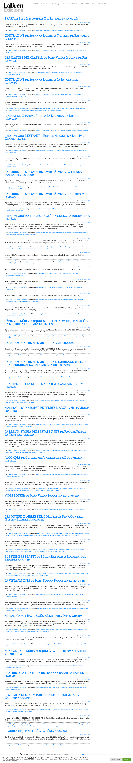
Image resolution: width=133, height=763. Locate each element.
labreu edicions (62, 629)
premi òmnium (15, 402)
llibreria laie (70, 314)
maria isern (76, 165)
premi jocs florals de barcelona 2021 (23, 490)
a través (38, 232)
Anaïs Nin (45, 533)
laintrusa (34, 535)
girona (16, 535)
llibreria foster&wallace (35, 551)
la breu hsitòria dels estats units (61, 450)
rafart (84, 50)
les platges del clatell (67, 72)
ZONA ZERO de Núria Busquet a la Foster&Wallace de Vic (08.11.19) (46, 652)
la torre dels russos (63, 187)
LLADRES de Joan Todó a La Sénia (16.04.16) (36, 731)
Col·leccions (53, 4)
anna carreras (52, 533)
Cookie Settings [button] (115, 759)
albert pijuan (38, 573)
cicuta (43, 72)
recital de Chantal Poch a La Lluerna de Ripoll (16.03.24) (42, 117)
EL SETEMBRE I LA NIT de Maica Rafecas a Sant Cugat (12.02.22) (44, 385)
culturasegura (39, 509)
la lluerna (68, 130)
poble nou (46, 110)
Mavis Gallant (16, 249)
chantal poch (50, 130)
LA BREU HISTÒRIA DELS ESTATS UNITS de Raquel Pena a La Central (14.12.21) (45, 433)
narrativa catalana (81, 209)
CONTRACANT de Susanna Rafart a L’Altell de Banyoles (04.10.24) (47, 36)
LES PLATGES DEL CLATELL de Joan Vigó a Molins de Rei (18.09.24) (46, 58)
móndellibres (75, 273)
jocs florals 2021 (46, 424)
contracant (48, 50)
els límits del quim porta (52, 709)
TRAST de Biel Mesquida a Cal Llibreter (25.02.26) (41, 18)
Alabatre (16, 30)
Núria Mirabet (25, 110)
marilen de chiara (79, 108)
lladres (64, 745)
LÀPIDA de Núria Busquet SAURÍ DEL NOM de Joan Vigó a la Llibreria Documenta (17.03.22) (46, 322)
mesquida (60, 30)
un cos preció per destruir (30, 631)
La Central (74, 450)
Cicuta (15, 72)
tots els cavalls (17, 610)
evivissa (82, 261)
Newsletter (102, 3)
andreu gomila (56, 474)
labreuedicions (61, 50)
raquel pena (41, 452)
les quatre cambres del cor (46, 535)
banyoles (44, 687)
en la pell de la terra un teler (55, 108)
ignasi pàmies (73, 247)
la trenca (72, 187)
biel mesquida (45, 30)
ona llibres (80, 629)
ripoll (86, 130)
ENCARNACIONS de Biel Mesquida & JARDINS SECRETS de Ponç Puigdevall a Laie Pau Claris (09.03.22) (46, 363)
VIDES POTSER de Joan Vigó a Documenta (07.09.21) (42, 495)
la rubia (36, 726)
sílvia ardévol (76, 535)
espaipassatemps (58, 287)
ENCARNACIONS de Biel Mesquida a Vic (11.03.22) (39, 343)
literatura (63, 314)
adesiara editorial (42, 549)
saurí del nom (10, 338)
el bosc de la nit (63, 247)
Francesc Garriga (46, 450)
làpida (61, 336)
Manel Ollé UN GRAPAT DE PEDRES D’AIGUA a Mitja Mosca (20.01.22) (47, 409)
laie (72, 150)
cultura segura (10, 551)
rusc (14, 166)
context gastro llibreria (64, 533)
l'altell (54, 50)
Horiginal (14, 726)
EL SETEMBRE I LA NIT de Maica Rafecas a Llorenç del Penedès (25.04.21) (45, 557)
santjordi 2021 (44, 575)
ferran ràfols (9, 535)
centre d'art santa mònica (65, 724)
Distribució (66, 3)
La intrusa (26, 247)
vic (14, 357)
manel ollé (73, 424)
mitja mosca (80, 424)
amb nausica (39, 644)
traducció (41, 249)
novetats (29, 301)
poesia (66, 30)
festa (61, 709)
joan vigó (48, 72)
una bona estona (50, 249)
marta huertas (43, 726)
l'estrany (58, 150)
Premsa (93, 3)
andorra (42, 187)
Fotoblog (85, 3)
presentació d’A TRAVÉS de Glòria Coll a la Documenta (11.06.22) (47, 217)
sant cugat (31, 402)
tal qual (65, 551)
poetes (54, 726)
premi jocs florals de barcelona (15, 234)
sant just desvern (33, 249)
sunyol (81, 644)
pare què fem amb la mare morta (78, 608)
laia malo (8, 249)
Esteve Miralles (50, 150)
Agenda (44, 3)
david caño (54, 629)
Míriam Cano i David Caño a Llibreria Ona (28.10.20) (43, 615)
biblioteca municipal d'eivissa (44, 261)
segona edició (28, 711)
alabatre (38, 30)
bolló (42, 709)
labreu (61, 209)
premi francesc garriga (23, 452)
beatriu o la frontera (53, 687)
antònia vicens (47, 608)
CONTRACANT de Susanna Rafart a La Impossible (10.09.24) (41, 80)
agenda (38, 94)
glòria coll (55, 232)
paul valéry (46, 551)
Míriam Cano (72, 629)
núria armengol (69, 665)
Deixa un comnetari (84, 22)
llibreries (66, 299)
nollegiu (17, 110)
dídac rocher (77, 724)
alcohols (48, 474)
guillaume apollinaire (67, 474)
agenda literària (40, 629)
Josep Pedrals (67, 709)
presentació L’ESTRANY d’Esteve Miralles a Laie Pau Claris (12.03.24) (44, 137)
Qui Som (75, 3)
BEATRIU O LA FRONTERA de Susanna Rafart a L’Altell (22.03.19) (45, 674)
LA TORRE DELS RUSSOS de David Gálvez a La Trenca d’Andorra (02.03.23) (43, 173)
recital (78, 30)
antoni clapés (58, 549)
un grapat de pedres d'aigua (26, 426)
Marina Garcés (10, 110)
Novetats (35, 3)
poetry (7, 631)
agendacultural (40, 50)
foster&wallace (58, 299)
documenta (44, 336)
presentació (71, 30)
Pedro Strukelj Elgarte (36, 110)
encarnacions (76, 261)
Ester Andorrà (84, 533)
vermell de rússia (44, 631)
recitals (8, 689)
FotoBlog (25, 108)
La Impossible (57, 94)
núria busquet (67, 336)
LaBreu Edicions (51, 754)
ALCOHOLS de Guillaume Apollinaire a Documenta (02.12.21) (43, 458)
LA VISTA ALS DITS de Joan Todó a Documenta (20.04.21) (45, 580)
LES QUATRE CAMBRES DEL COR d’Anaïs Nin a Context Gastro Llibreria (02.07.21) (44, 517)
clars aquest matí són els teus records (73, 549)
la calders (75, 709)
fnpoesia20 (55, 608)
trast (82, 30)
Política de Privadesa (63, 754)
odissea (68, 644)
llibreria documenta (58, 165)
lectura (76, 150)
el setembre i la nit (44, 400)
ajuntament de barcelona (44, 724)
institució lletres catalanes (25, 726)
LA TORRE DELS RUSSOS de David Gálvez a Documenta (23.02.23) (44, 195)
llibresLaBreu (70, 50)
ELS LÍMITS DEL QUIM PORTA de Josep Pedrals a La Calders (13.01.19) (42, 696)
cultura (45, 108)
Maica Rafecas (64, 400)
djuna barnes (54, 247)
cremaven (57, 130)
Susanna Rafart (10, 52)
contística (46, 745)
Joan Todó (53, 594)
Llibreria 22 (56, 644)
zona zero (19, 667)
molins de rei (78, 72)
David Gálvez (53, 187)
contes (41, 745)
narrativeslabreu (10, 74)
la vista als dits (61, 594)
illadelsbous (42, 754)
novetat (84, 355)
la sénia (59, 745)
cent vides (38, 72)
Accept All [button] (126, 759)
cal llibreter (53, 30)
